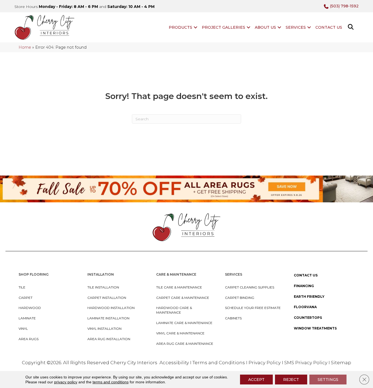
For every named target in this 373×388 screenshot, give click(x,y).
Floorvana (305, 307)
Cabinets (233, 318)
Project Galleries (223, 27)
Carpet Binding (239, 298)
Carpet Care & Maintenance (182, 298)
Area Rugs (29, 339)
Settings (328, 379)
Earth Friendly (309, 296)
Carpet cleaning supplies (249, 287)
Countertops (308, 318)
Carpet (25, 298)
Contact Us (328, 27)
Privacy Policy (265, 362)
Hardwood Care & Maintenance (174, 310)
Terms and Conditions (219, 362)
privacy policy (65, 382)
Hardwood (30, 308)
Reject (291, 379)
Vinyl (23, 328)
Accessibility (174, 362)
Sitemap (341, 362)
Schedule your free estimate (253, 308)
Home (25, 47)
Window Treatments (315, 328)
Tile (22, 287)
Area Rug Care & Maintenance (184, 344)
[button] (195, 27)
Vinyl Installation (104, 328)
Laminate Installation (108, 318)
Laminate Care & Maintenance (184, 323)
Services (296, 27)
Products (180, 27)
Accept (256, 379)
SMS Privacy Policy (306, 362)
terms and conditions (111, 382)
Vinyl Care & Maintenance (180, 333)
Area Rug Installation (108, 339)
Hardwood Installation (111, 308)
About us (265, 27)
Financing (304, 286)
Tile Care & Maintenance (179, 287)
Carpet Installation (106, 298)
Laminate (27, 318)
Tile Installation (103, 287)
